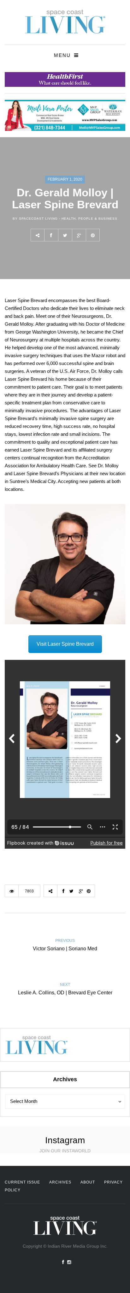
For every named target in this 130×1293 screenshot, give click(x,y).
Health (69, 218)
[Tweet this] (65, 235)
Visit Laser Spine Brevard (65, 644)
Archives (60, 1182)
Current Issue (22, 1182)
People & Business (97, 218)
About (87, 1182)
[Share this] (51, 235)
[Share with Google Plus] (79, 235)
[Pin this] (93, 235)
